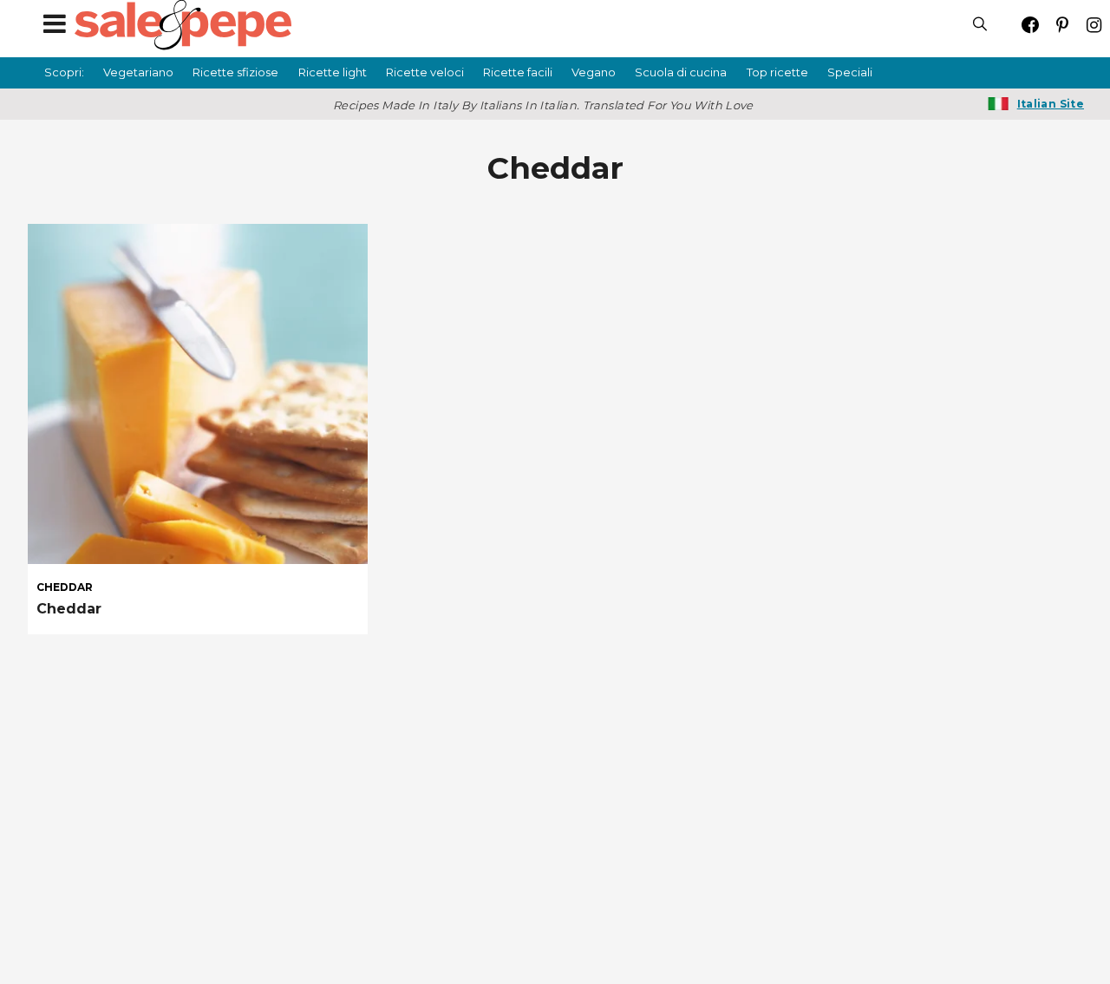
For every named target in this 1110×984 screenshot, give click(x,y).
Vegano (593, 72)
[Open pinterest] (1062, 25)
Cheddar (68, 608)
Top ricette (777, 72)
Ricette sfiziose (235, 72)
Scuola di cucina (681, 72)
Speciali (849, 72)
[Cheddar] (198, 394)
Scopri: (64, 72)
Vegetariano (138, 72)
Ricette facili (517, 72)
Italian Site (1050, 103)
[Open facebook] (1030, 25)
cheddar (64, 587)
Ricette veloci (425, 72)
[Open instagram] (1094, 25)
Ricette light (332, 72)
